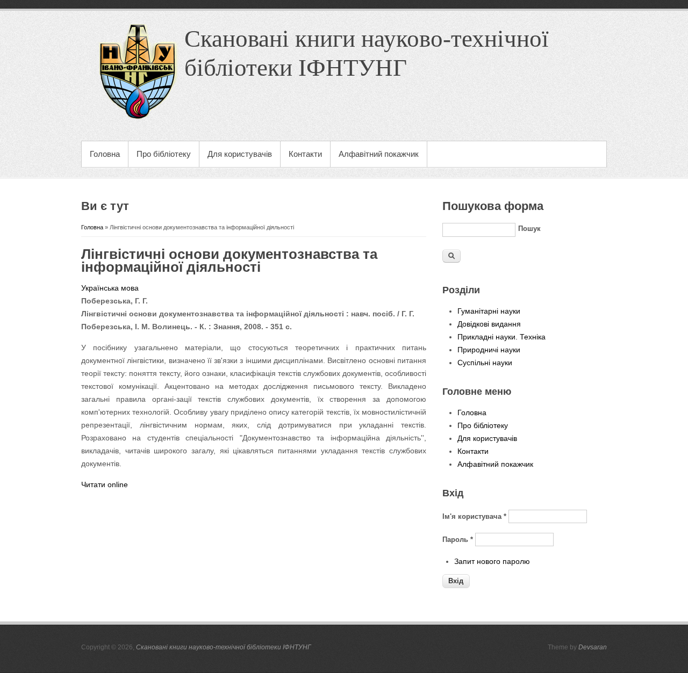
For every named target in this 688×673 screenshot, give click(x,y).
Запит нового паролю (492, 561)
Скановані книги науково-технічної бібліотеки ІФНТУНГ (223, 647)
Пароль (457, 539)
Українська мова (110, 288)
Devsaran (592, 647)
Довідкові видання (489, 324)
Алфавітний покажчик (379, 153)
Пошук (529, 229)
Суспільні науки (484, 362)
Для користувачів (239, 153)
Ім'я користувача (474, 516)
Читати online (104, 484)
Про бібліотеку (164, 153)
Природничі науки (488, 349)
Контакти (305, 153)
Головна (105, 153)
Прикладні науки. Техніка (501, 336)
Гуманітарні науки (488, 311)
